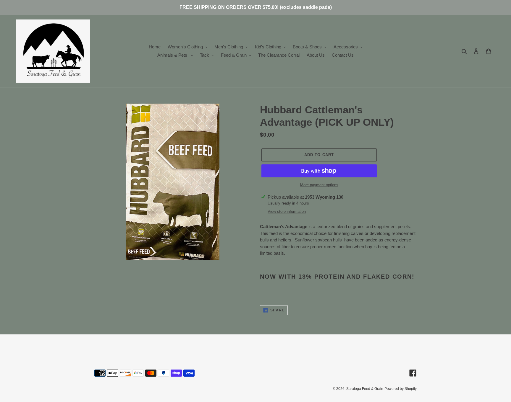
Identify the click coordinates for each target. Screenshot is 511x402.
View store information (287, 211)
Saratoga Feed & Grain (364, 389)
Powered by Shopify (400, 389)
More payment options (319, 185)
